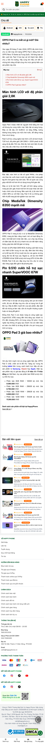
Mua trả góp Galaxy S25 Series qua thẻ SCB (26, 515)
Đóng (39, 70)
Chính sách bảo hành (8, 597)
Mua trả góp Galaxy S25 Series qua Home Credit (28, 447)
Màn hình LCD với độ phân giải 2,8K (19, 75)
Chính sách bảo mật (8, 593)
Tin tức (13, 14)
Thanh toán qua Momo (9, 580)
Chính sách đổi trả (7, 600)
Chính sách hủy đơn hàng (10, 611)
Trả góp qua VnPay (8, 573)
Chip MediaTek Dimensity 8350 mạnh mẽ (20, 77)
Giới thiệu (4, 542)
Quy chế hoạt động (8, 553)
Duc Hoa (17, 466)
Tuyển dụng (5, 549)
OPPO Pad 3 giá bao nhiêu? (16, 85)
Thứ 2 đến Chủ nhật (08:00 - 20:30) (14, 626)
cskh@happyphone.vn (9, 650)
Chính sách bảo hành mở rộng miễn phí (15, 604)
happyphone (17, 34)
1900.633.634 (6, 632)
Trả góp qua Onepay (8, 570)
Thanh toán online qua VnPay (11, 577)
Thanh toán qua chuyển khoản (12, 584)
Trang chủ (5, 14)
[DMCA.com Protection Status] (31, 732)
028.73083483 (6, 638)
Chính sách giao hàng (9, 607)
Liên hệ (3, 546)
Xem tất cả (6, 409)
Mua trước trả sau (7, 566)
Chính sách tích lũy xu (9, 614)
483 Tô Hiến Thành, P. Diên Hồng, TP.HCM (16, 644)
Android (19, 14)
